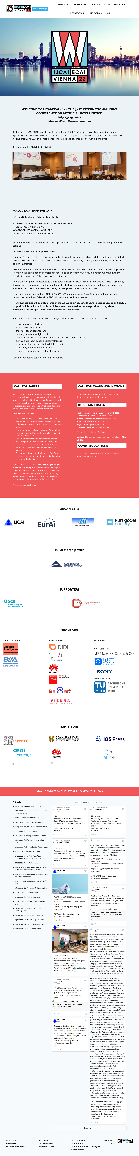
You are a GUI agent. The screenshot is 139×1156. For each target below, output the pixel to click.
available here (31, 485)
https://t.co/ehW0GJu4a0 (64, 858)
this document (100, 397)
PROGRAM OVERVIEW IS (28, 227)
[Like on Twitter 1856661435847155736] (58, 974)
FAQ (108, 13)
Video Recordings (40, 9)
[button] (15, 177)
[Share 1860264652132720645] (86, 835)
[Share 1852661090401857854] (86, 1014)
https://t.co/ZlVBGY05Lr (100, 828)
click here (91, 456)
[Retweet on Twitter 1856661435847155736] (54, 974)
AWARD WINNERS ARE (32, 230)
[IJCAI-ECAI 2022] (18, 8)
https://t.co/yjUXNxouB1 (63, 828)
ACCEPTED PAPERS (23, 223)
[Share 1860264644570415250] (124, 835)
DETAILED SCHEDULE (50, 223)
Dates (107, 4)
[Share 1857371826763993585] (124, 924)
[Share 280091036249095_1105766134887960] (124, 882)
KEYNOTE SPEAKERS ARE (34, 233)
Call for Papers (100, 432)
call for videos (95, 437)
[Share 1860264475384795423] (86, 865)
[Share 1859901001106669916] (86, 920)
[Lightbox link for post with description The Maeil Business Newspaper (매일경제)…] (108, 1016)
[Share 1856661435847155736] (86, 975)
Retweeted (63, 807)
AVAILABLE (46, 211)
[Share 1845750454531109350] (86, 1050)
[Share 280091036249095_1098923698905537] (124, 1123)
